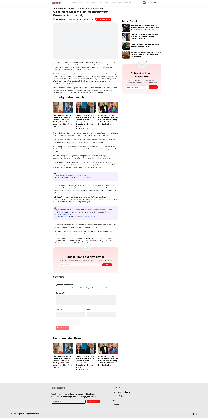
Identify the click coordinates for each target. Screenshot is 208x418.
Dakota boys (61, 74)
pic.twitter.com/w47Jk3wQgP (76, 175)
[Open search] (144, 2)
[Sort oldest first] (66, 277)
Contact (115, 405)
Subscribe (93, 401)
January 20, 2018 (84, 177)
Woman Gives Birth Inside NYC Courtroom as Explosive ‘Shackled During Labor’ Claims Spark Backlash (146, 55)
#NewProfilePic (60, 175)
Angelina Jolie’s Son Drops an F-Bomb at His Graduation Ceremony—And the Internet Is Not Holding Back (108, 119)
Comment (60, 293)
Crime (100, 3)
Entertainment (109, 3)
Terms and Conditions (121, 392)
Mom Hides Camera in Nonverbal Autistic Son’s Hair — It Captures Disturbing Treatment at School (144, 37)
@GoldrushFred (103, 210)
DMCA (115, 400)
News (74, 3)
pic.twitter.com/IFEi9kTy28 (64, 214)
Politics (81, 3)
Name (59, 310)
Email (89, 310)
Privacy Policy (118, 396)
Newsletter (128, 3)
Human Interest (91, 3)
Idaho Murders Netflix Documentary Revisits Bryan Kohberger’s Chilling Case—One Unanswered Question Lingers (62, 120)
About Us (116, 388)
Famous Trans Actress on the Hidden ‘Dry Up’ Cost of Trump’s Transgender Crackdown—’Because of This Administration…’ (85, 122)
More (119, 3)
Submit (107, 265)
